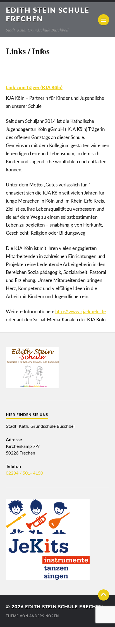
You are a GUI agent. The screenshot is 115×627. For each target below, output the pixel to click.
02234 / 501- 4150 (24, 473)
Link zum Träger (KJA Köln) (34, 87)
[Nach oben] (103, 595)
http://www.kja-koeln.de (80, 311)
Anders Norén (44, 616)
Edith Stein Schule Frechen (64, 606)
